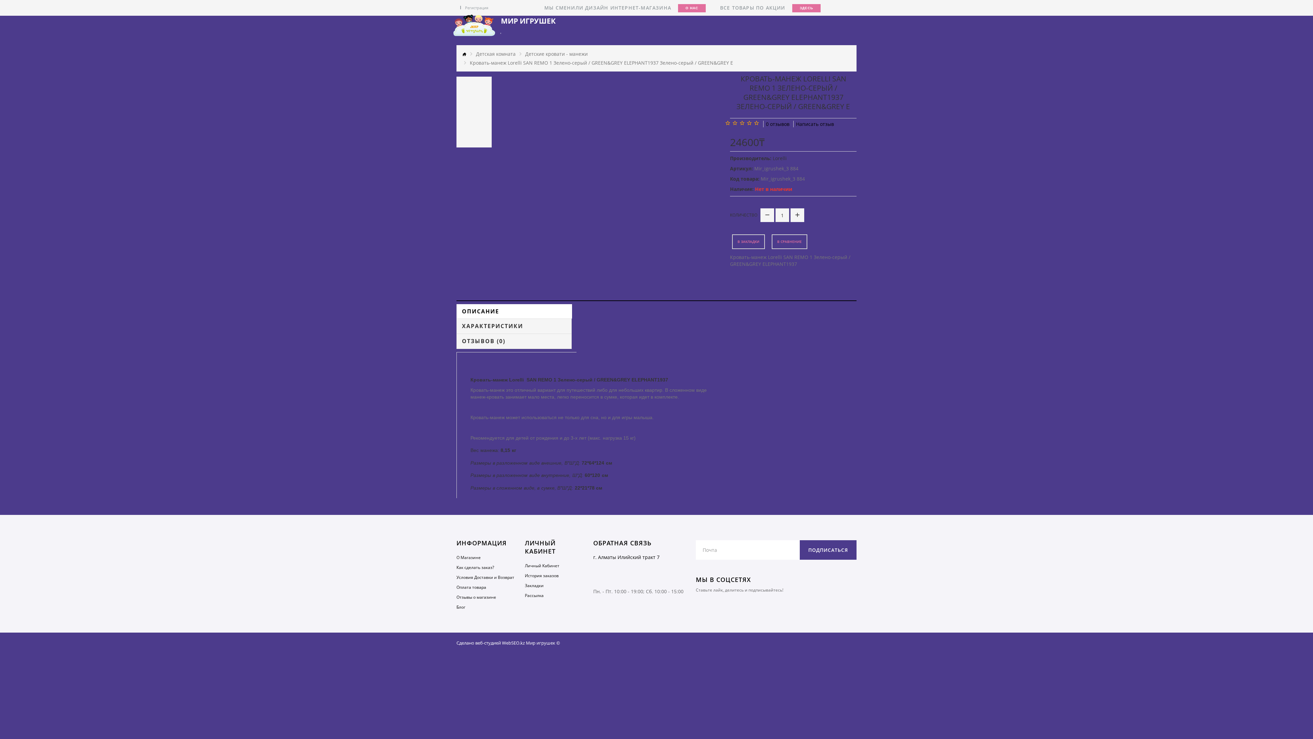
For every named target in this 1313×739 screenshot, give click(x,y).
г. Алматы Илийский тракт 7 (626, 557)
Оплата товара (471, 587)
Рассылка (534, 595)
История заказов (542, 576)
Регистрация (476, 7)
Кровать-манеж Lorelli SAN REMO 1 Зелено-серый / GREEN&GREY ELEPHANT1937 (790, 260)
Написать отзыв (815, 124)
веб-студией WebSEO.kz (500, 643)
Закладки (534, 585)
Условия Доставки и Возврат (485, 577)
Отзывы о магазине (476, 597)
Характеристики (492, 326)
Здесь (806, 8)
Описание (480, 311)
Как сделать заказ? (475, 567)
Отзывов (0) (483, 341)
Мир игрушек (528, 21)
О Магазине (468, 557)
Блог (460, 607)
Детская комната (496, 54)
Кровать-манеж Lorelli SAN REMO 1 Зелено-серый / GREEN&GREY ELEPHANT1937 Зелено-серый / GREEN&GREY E (601, 63)
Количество (743, 215)
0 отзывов (778, 124)
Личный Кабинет (542, 566)
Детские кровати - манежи (556, 54)
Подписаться (828, 550)
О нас (692, 8)
